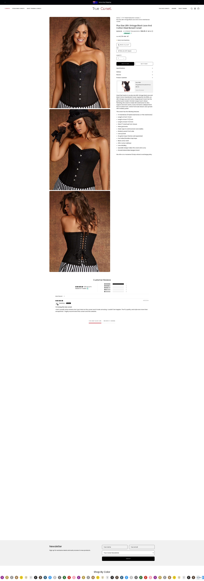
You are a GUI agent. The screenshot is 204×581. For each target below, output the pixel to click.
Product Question (121, 77)
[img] (150, 31)
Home (118, 18)
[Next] (199, 2)
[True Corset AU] (102, 8)
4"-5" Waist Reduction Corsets (130, 18)
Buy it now (144, 63)
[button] (18, 8)
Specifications (120, 68)
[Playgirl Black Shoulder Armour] (126, 86)
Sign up (128, 558)
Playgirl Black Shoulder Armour (143, 84)
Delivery (118, 72)
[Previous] (5, 2)
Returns (118, 75)
